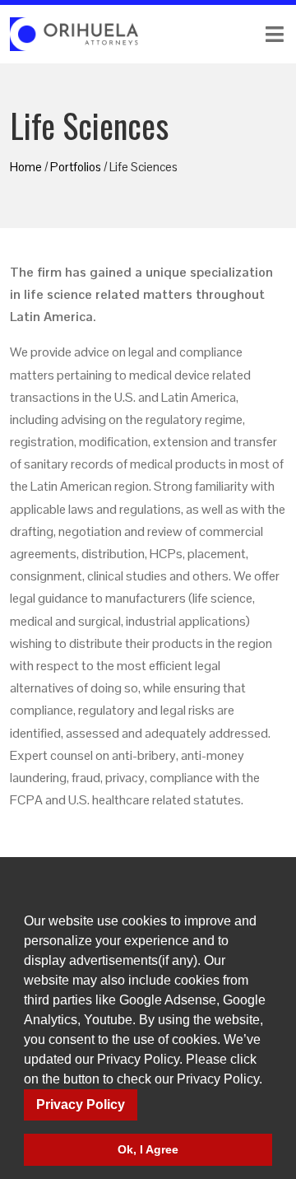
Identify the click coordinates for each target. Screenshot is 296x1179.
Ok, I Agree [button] (148, 1149)
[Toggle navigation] (222, 35)
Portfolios (75, 167)
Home (26, 167)
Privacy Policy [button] (80, 1104)
